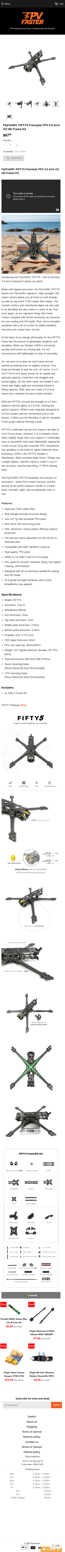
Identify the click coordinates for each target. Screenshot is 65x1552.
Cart (61, 4)
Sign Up (56, 1405)
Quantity (7, 140)
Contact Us (53, 1549)
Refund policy (32, 1452)
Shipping (31, 1426)
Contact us (31, 1441)
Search (32, 1416)
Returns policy (31, 1436)
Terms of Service (32, 1447)
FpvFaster (35, 1543)
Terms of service (32, 1431)
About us (31, 1421)
